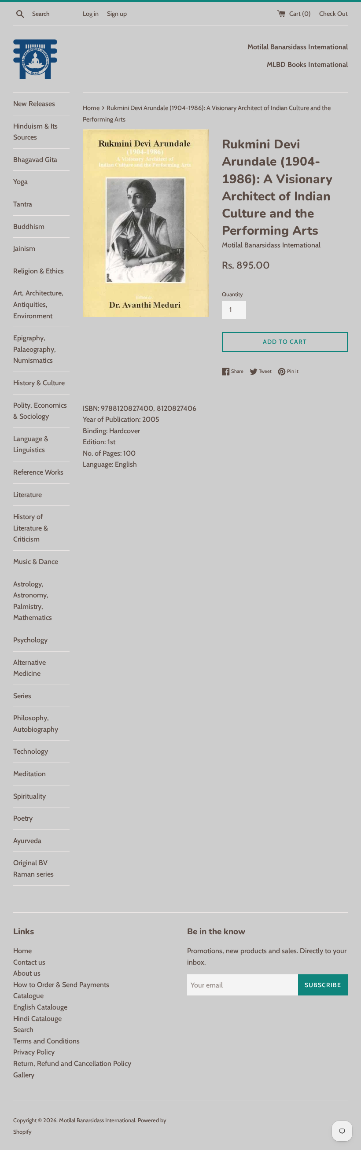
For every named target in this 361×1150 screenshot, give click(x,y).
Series (22, 696)
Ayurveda (27, 841)
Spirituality (29, 796)
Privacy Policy (34, 1052)
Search (23, 1029)
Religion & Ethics (38, 271)
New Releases (34, 104)
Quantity (232, 294)
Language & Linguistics (30, 444)
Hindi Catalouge (37, 1018)
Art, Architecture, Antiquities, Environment (38, 304)
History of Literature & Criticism (30, 527)
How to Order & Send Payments (61, 984)
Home (22, 951)
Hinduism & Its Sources (35, 132)
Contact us (29, 962)
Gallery (23, 1075)
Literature (27, 494)
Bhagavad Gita (35, 159)
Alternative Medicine (29, 668)
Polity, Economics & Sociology (40, 411)
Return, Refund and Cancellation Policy (72, 1063)
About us (27, 973)
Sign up (117, 14)
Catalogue (28, 996)
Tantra (22, 204)
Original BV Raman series (33, 868)
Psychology (30, 640)
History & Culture (39, 383)
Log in (91, 14)
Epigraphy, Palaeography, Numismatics (34, 349)
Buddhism (28, 226)
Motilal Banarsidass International (97, 1120)
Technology (30, 751)
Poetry (23, 818)
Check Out (333, 14)
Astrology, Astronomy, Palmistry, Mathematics (32, 601)
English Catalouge (40, 1007)
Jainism (24, 248)
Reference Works (38, 472)
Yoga (20, 181)
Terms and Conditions (46, 1041)
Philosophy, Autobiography (35, 723)
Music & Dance (35, 561)
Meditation (29, 774)
